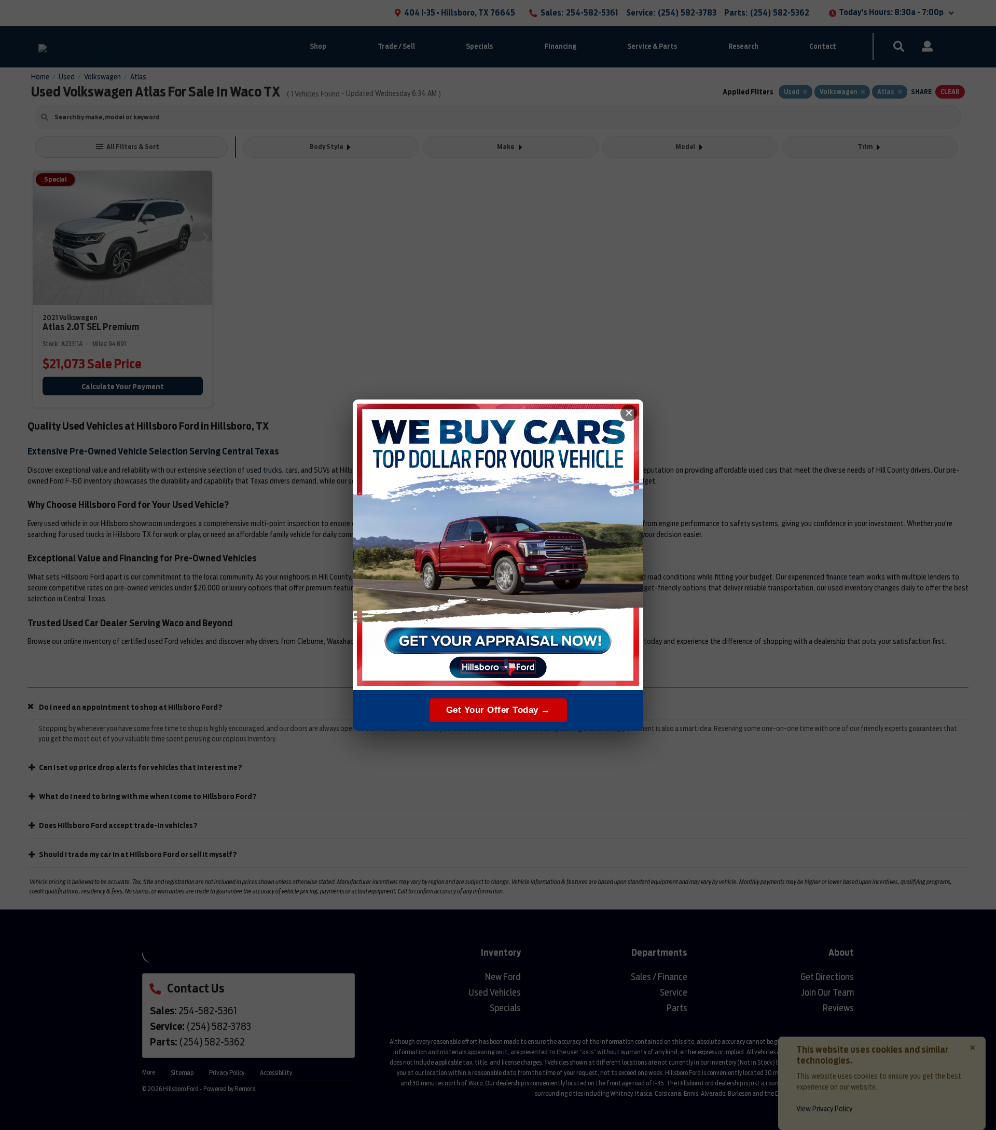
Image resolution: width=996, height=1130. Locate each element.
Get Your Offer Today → (498, 710)
